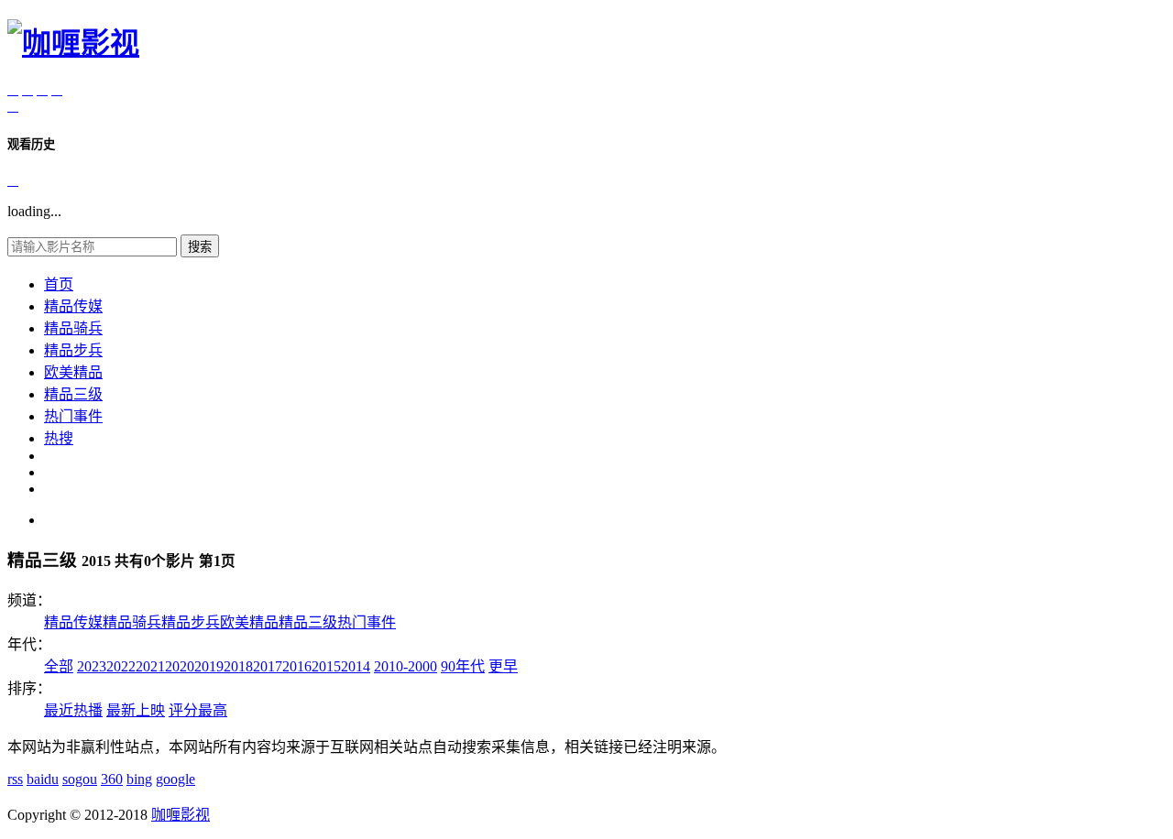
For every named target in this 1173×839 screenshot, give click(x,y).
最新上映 (135, 710)
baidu (43, 779)
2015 (326, 666)
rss (15, 779)
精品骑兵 (73, 328)
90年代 (463, 666)
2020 (179, 666)
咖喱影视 (180, 815)
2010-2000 (405, 666)
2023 (91, 666)
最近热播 (73, 710)
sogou (79, 779)
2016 (297, 666)
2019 (209, 666)
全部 (58, 666)
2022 (121, 666)
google (175, 779)
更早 (503, 666)
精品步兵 (73, 350)
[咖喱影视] (73, 43)
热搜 (58, 438)
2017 (267, 666)
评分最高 (198, 710)
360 (112, 779)
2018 (238, 666)
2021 (150, 666)
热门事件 (73, 416)
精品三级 (73, 394)
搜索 (200, 247)
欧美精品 (73, 372)
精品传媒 (73, 306)
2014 (355, 666)
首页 (58, 284)
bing (139, 779)
